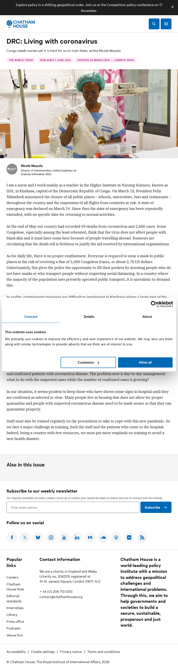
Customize (86, 362)
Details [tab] (89, 316)
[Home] (21, 24)
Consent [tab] (30, 316)
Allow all (145, 362)
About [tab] (147, 316)
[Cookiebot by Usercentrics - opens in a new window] (154, 304)
